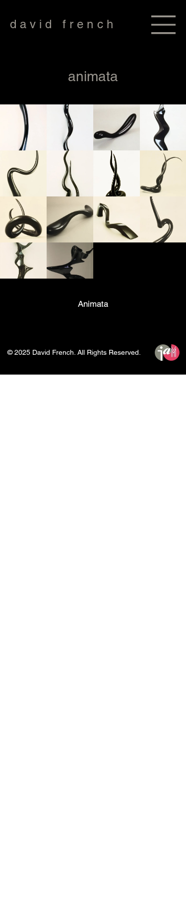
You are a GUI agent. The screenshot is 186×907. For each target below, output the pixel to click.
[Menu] (163, 24)
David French (63, 24)
